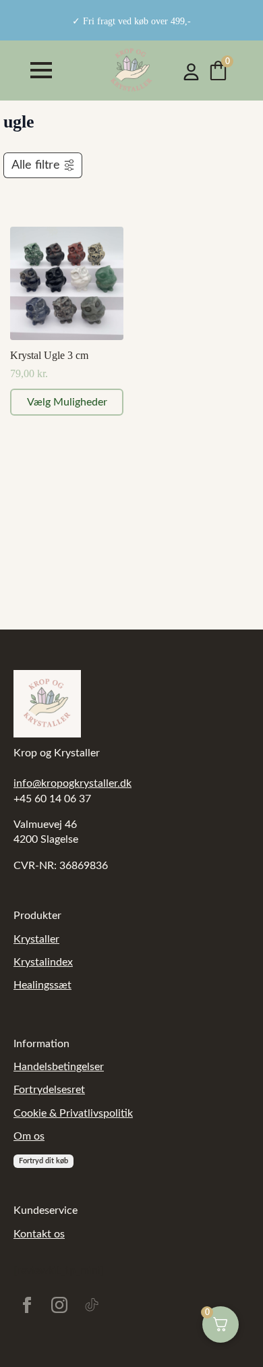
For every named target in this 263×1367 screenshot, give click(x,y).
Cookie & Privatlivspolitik (73, 1113)
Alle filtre (35, 165)
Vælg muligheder (67, 402)
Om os (29, 1136)
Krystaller (36, 939)
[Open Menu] (41, 70)
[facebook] (26, 1304)
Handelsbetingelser (58, 1066)
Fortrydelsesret (49, 1089)
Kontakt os (39, 1234)
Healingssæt (42, 985)
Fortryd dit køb (43, 1161)
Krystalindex (43, 962)
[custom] (91, 1304)
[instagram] (59, 1304)
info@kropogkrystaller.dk (72, 783)
